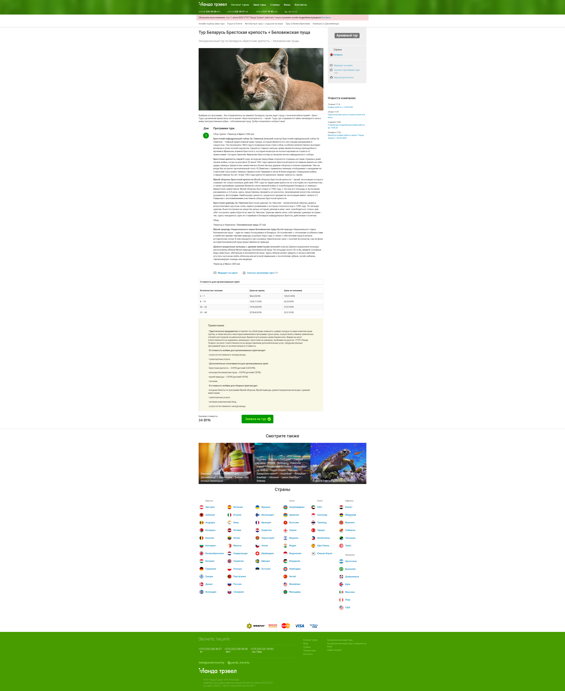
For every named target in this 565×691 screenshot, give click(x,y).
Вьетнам (294, 522)
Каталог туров (240, 4)
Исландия (210, 592)
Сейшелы (350, 530)
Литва (236, 538)
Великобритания (214, 553)
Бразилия (350, 569)
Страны (275, 4)
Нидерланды (240, 553)
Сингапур (322, 515)
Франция (266, 522)
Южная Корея (324, 553)
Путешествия (309, 650)
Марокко (350, 522)
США (347, 607)
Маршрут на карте (228, 273)
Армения (294, 515)
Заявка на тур (256, 419)
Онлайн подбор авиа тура (212, 23)
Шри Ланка (323, 545)
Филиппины (323, 538)
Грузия (292, 530)
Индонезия (295, 553)
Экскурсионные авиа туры (340, 640)
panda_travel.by (240, 662)
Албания (210, 515)
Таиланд (321, 522)
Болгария (210, 545)
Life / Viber (263, 650)
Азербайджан (296, 507)
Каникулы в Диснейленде (326, 23)
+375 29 (237, 12)
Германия (210, 569)
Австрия (210, 507)
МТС (237, 650)
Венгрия (209, 561)
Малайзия (294, 584)
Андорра (210, 522)
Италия (237, 515)
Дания (208, 584)
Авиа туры (259, 4)
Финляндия (267, 515)
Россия (237, 584)
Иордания (294, 561)
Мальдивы (295, 592)
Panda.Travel (218, 671)
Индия (292, 545)
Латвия (237, 530)
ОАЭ (319, 507)
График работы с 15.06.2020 (340, 107)
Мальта (237, 545)
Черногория (267, 538)
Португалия (239, 576)
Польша (237, 569)
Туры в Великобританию (297, 23)
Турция (321, 530)
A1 (211, 650)
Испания (238, 507)
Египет (348, 507)
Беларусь (338, 54)
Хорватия (266, 530)
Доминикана (352, 576)
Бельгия (209, 538)
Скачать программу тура (260, 273)
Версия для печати (343, 77)
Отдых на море (334, 650)
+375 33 (209, 12)
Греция (209, 576)
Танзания (350, 538)
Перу (347, 599)
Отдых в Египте (234, 23)
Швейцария (267, 553)
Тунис (348, 545)
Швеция (265, 561)
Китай (292, 576)
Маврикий (350, 515)
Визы (287, 4)
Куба (347, 584)
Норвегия (238, 561)
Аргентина (351, 561)
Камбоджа (295, 569)
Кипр (236, 522)
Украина (265, 507)
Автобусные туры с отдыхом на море (264, 23)
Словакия (238, 592)
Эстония (265, 569)
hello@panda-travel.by (211, 662)
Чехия (264, 545)
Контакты (301, 4)
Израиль (293, 538)
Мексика (350, 592)
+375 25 (266, 12)
